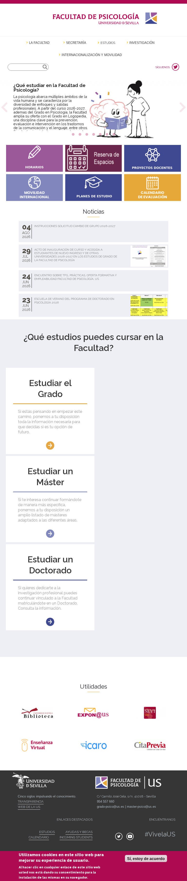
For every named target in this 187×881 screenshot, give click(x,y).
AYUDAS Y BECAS (79, 832)
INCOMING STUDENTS (76, 837)
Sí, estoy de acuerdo (146, 859)
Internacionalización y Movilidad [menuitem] (92, 55)
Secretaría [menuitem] (76, 43)
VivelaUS (161, 834)
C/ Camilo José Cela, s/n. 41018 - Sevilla (126, 796)
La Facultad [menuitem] (39, 43)
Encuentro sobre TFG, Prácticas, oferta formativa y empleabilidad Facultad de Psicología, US (75, 277)
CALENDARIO (39, 837)
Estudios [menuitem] (108, 43)
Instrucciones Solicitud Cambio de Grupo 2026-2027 (74, 226)
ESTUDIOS (47, 832)
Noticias (93, 211)
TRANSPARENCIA (31, 801)
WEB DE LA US (29, 807)
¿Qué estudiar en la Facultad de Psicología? (49, 88)
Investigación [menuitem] (141, 43)
